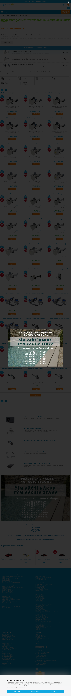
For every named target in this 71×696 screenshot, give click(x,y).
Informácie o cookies (23, 687)
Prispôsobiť (35, 691)
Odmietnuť (16, 691)
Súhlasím (54, 691)
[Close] (69, 2)
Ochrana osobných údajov (12, 687)
